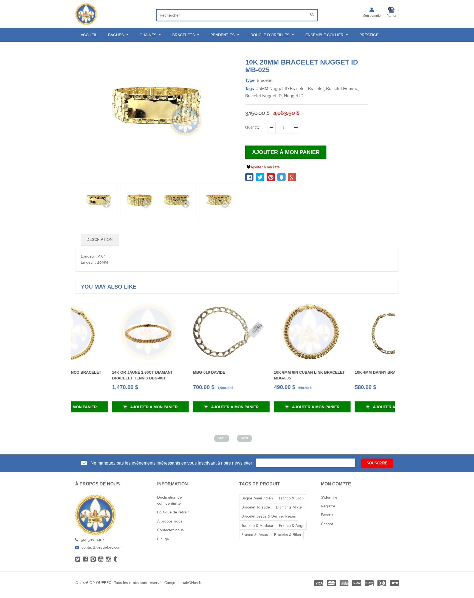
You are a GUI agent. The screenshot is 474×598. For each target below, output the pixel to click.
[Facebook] (85, 559)
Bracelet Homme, (342, 88)
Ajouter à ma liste (265, 167)
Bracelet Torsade (255, 507)
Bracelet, (316, 88)
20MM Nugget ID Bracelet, (281, 88)
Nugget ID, (294, 96)
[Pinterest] (93, 559)
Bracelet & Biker (287, 535)
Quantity (252, 127)
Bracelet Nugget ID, (264, 96)
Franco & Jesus (254, 535)
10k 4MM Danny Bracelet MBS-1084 (354, 372)
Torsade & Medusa (257, 526)
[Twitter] (77, 559)
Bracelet (265, 80)
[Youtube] (100, 559)
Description (99, 239)
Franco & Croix (291, 498)
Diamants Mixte (289, 507)
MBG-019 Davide (172, 372)
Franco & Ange (291, 526)
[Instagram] (108, 559)
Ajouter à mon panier (117, 407)
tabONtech (192, 583)
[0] (249, 177)
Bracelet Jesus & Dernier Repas (268, 516)
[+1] (292, 177)
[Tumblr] (115, 559)
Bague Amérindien (257, 498)
